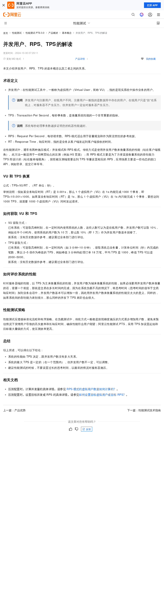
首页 (5, 33)
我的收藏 (151, 58)
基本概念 (67, 32)
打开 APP (152, 5)
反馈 (88, 429)
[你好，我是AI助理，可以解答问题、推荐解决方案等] (141, 14)
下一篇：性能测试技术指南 (144, 410)
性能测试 (17, 32)
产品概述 (53, 32)
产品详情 (80, 58)
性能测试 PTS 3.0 (35, 32)
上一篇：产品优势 (14, 410)
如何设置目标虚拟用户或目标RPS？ (102, 395)
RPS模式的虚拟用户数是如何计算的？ (91, 389)
